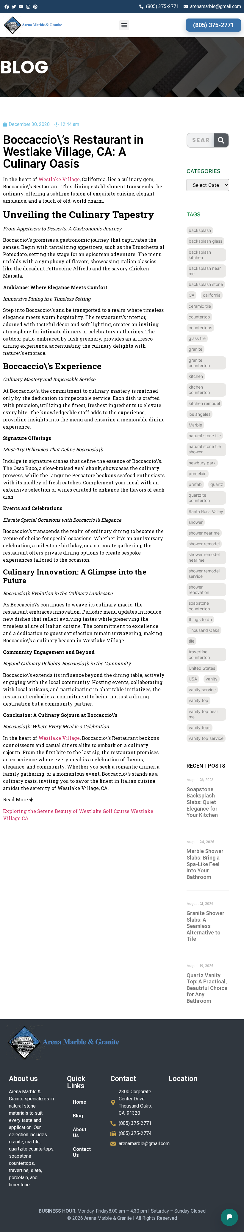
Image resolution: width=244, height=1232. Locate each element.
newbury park (202, 462)
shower (196, 522)
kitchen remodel (204, 403)
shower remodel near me (204, 557)
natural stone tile (205, 435)
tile (191, 640)
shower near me (204, 532)
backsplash (200, 230)
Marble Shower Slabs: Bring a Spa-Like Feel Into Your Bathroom (205, 864)
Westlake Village (59, 179)
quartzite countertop (199, 497)
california (211, 295)
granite (195, 349)
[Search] (221, 140)
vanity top (198, 700)
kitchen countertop (199, 389)
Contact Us (82, 1152)
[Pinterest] (35, 6)
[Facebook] (6, 6)
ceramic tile (200, 306)
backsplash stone (206, 284)
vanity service (202, 689)
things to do (200, 619)
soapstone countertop (199, 605)
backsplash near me (205, 271)
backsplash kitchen (200, 255)
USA (193, 678)
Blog (78, 1116)
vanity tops (199, 727)
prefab (195, 484)
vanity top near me (203, 714)
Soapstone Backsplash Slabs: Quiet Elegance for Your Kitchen (202, 802)
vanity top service (206, 738)
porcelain (198, 473)
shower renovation (199, 589)
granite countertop (199, 363)
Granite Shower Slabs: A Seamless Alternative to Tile (205, 926)
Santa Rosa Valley (206, 511)
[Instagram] (28, 6)
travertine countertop (199, 654)
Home (79, 1102)
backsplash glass (205, 241)
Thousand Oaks (204, 630)
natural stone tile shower (205, 449)
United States (202, 668)
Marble (195, 424)
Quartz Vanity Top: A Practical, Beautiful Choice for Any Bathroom (207, 988)
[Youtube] (20, 6)
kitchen (196, 376)
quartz (216, 484)
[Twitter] (13, 6)
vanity (212, 678)
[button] (124, 25)
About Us (79, 1132)
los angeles (199, 414)
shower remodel (204, 543)
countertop (199, 316)
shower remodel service (204, 573)
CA (191, 295)
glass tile (197, 338)
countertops (200, 327)
